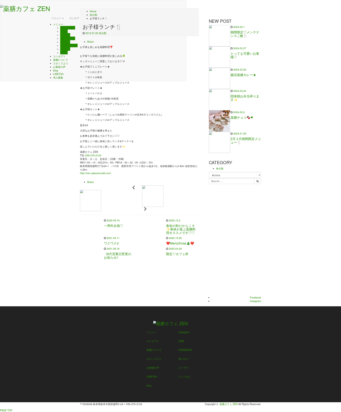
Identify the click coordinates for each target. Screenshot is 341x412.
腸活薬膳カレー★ (243, 74)
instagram (184, 332)
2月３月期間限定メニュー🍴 (246, 140)
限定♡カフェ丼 (177, 253)
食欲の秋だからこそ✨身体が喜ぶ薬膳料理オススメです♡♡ (181, 229)
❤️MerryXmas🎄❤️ (180, 243)
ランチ (64, 31)
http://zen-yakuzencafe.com (95, 173)
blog (55, 70)
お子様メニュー (69, 45)
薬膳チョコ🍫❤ (242, 117)
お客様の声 (59, 67)
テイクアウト (67, 27)
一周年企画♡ (113, 225)
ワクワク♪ (111, 243)
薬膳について (60, 59)
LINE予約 (58, 74)
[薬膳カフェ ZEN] (25, 7)
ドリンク (65, 49)
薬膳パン (65, 42)
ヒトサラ (183, 367)
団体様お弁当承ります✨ (245, 98)
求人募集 (58, 77)
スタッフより (60, 63)
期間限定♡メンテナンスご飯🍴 (245, 34)
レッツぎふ (184, 376)
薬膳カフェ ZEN (229, 404)
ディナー (65, 35)
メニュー (56, 18)
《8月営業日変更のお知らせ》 (117, 255)
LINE (181, 341)
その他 (64, 52)
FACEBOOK (185, 350)
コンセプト (75, 18)
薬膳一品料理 (67, 38)
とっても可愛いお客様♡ (245, 55)
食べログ (183, 358)
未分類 (102, 33)
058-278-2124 (93, 155)
